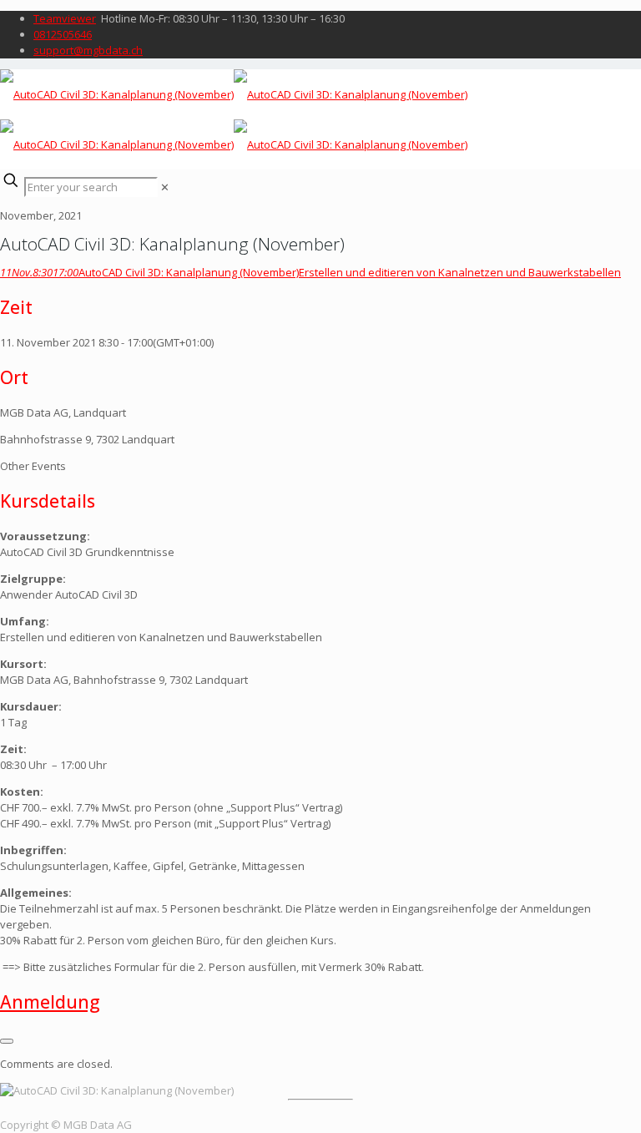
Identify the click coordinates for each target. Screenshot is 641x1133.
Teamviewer (64, 18)
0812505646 (62, 34)
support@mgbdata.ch (88, 50)
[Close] (6, 1041)
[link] (164, 187)
